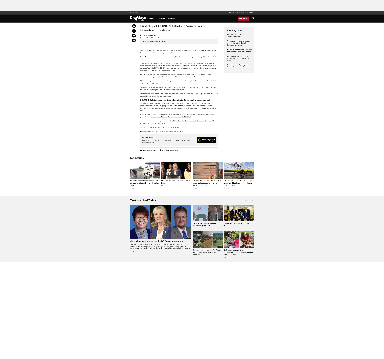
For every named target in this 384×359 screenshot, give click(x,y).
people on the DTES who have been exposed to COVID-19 (170, 117)
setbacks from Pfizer (181, 106)
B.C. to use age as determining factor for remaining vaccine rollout (180, 100)
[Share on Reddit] (134, 36)
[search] (253, 18)
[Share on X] (134, 26)
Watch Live (243, 18)
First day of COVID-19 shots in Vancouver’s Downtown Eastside (172, 28)
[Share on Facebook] (134, 31)
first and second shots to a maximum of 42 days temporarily (178, 108)
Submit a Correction (150, 150)
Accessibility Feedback (170, 150)
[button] (232, 13)
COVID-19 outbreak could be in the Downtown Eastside (192, 121)
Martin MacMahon (149, 35)
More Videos (248, 201)
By (148, 35)
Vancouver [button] (133, 13)
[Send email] (134, 40)
